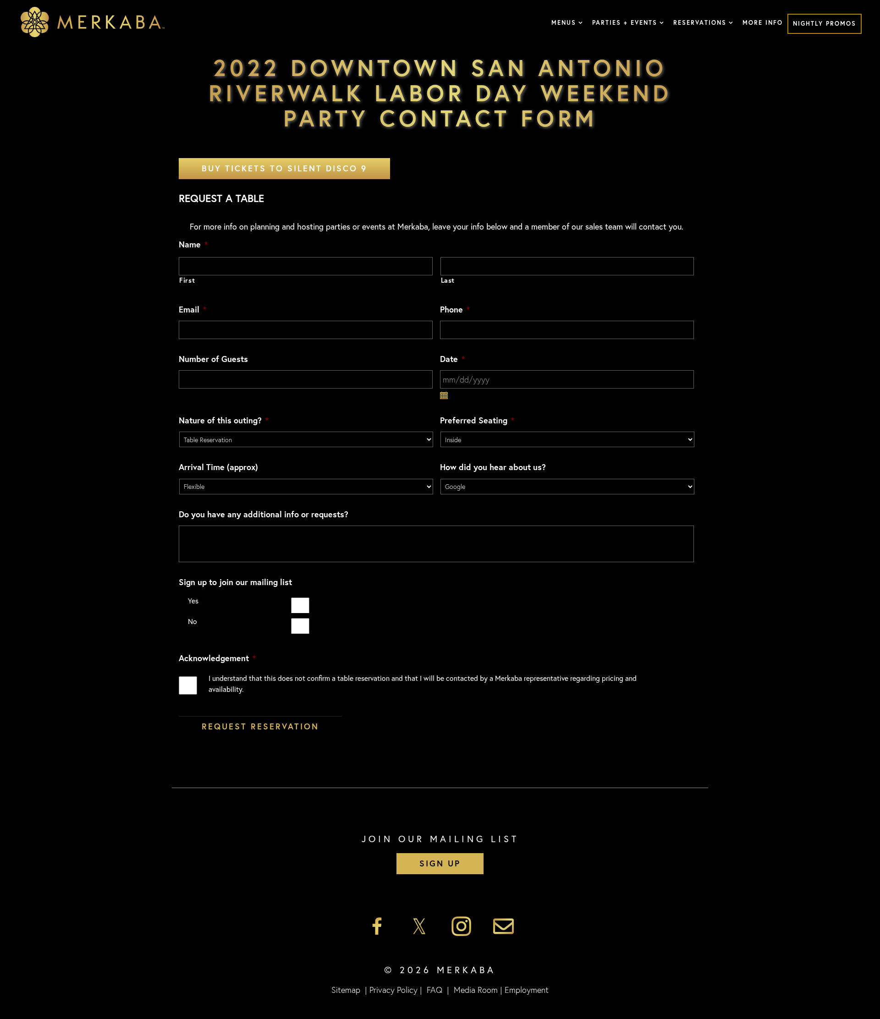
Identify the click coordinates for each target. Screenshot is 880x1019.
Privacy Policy (393, 989)
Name (193, 244)
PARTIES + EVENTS (624, 23)
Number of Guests (213, 359)
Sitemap (345, 989)
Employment (527, 989)
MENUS (563, 23)
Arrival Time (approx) (218, 467)
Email (192, 309)
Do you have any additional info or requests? (263, 514)
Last (448, 280)
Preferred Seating (477, 420)
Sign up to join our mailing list (235, 582)
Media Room (476, 989)
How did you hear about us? (493, 467)
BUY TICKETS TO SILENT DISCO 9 (284, 168)
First (187, 280)
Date (452, 359)
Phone (455, 309)
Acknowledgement (217, 658)
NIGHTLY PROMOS (824, 23)
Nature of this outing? (224, 420)
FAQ (434, 989)
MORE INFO (762, 23)
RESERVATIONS (699, 23)
